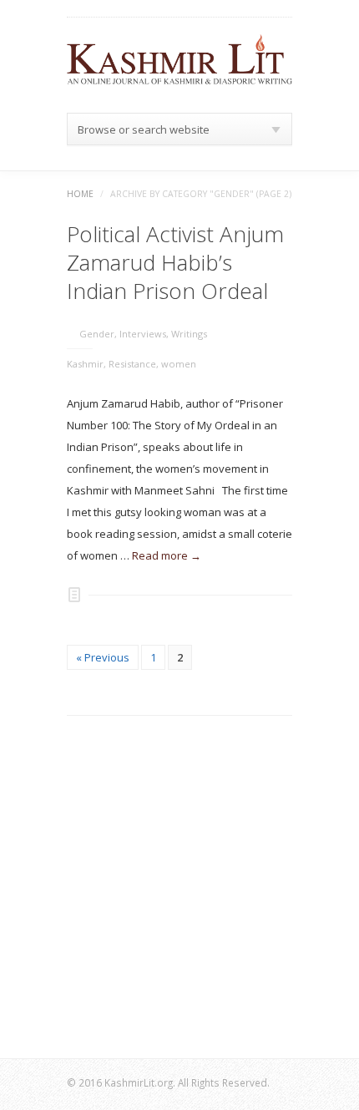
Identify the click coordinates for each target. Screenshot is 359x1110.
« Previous (102, 657)
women (178, 363)
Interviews (142, 333)
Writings (189, 333)
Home (80, 194)
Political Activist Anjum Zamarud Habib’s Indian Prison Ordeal (175, 262)
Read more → (166, 555)
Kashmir (85, 363)
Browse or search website (144, 129)
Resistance (132, 363)
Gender (96, 333)
